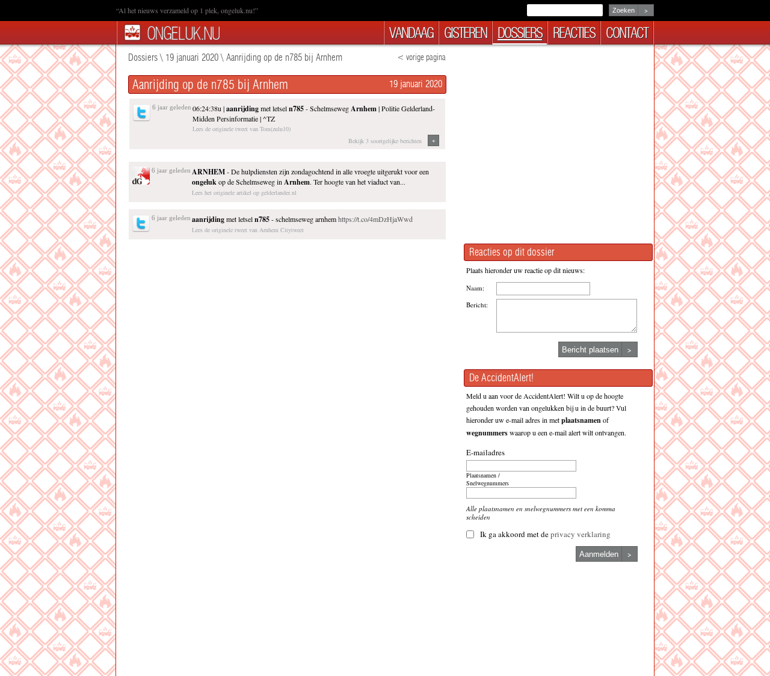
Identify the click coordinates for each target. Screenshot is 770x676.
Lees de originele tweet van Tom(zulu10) (241, 128)
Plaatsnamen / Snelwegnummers (487, 479)
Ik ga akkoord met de (545, 534)
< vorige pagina (421, 57)
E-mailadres (485, 452)
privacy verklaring (580, 534)
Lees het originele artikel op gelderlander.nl (244, 192)
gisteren (465, 32)
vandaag (411, 32)
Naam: (475, 287)
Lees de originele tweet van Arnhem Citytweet (248, 230)
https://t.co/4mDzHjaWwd (375, 219)
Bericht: (477, 304)
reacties (574, 32)
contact (627, 32)
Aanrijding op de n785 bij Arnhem (284, 57)
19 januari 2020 (191, 57)
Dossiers (143, 57)
